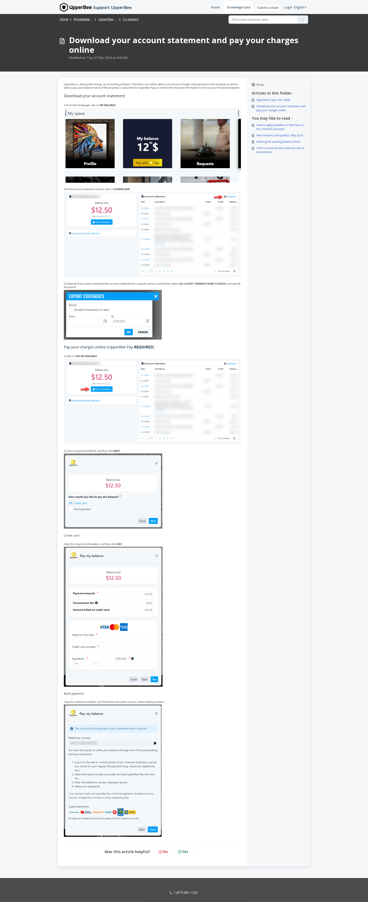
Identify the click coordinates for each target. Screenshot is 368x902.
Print (260, 85)
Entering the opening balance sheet (278, 141)
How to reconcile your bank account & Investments (280, 150)
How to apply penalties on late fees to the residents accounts (280, 127)
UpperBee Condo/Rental (116, 19)
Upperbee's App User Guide (273, 100)
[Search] (302, 19)
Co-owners (131, 19)
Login (288, 7)
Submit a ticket (267, 8)
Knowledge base (239, 7)
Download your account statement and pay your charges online (280, 108)
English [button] (299, 7)
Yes (185, 851)
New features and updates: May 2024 (279, 135)
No (165, 851)
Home (215, 7)
